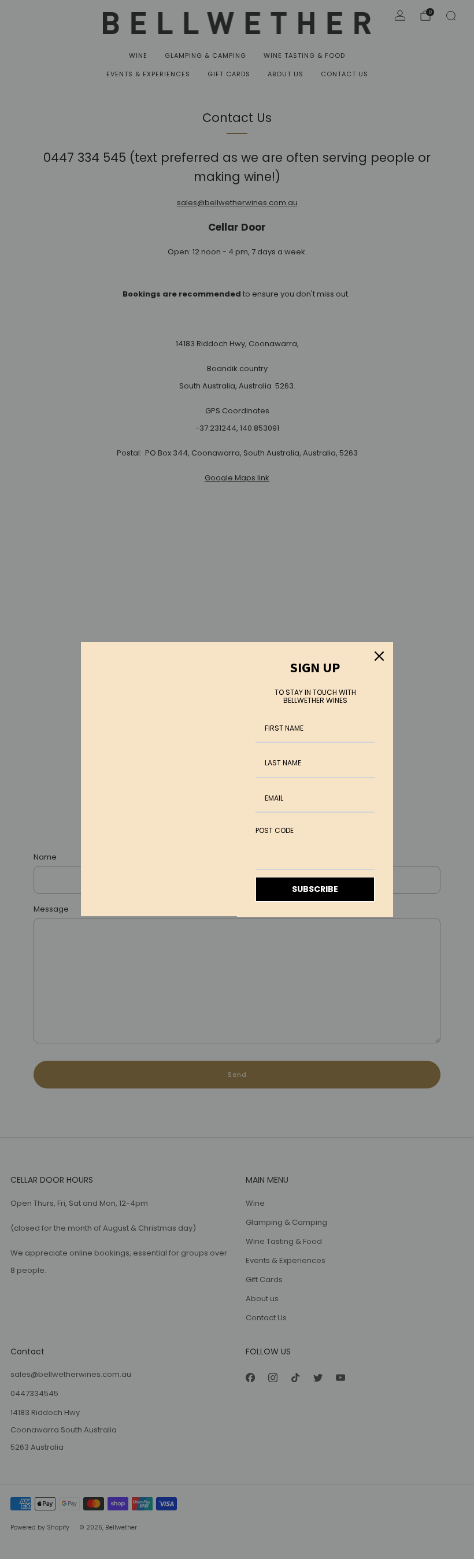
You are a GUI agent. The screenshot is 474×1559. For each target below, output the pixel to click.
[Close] (379, 656)
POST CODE (274, 830)
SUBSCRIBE (315, 889)
